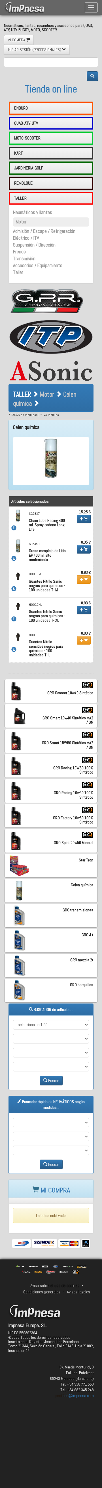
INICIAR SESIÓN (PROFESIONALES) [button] (34, 49)
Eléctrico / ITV (26, 238)
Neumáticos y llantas (32, 212)
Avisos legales (78, 1292)
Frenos (19, 252)
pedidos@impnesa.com (75, 1395)
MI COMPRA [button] (17, 40)
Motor (21, 222)
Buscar (53, 1080)
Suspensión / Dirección (34, 245)
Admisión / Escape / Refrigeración (44, 231)
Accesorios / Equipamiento (37, 265)
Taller (18, 272)
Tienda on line (51, 89)
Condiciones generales (41, 1292)
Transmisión (24, 259)
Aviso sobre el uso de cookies (54, 1286)
